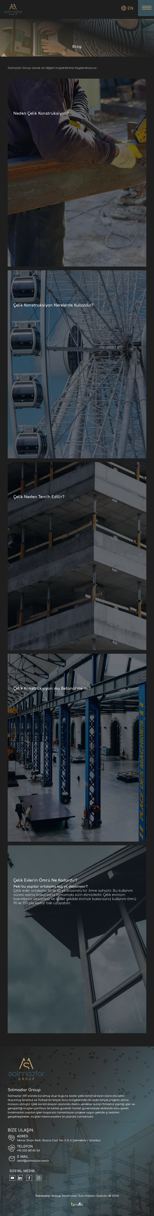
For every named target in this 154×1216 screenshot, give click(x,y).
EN (130, 8)
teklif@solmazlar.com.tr (33, 1160)
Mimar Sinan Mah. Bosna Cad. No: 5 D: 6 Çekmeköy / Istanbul (58, 1140)
